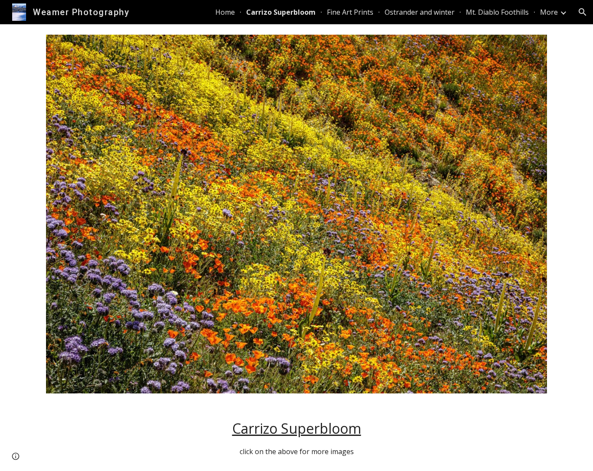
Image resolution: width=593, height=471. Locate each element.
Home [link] (225, 12)
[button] (582, 12)
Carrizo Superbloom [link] (281, 12)
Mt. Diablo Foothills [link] (497, 12)
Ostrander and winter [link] (420, 12)
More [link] (549, 12)
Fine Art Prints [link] (350, 12)
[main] (296, 437)
